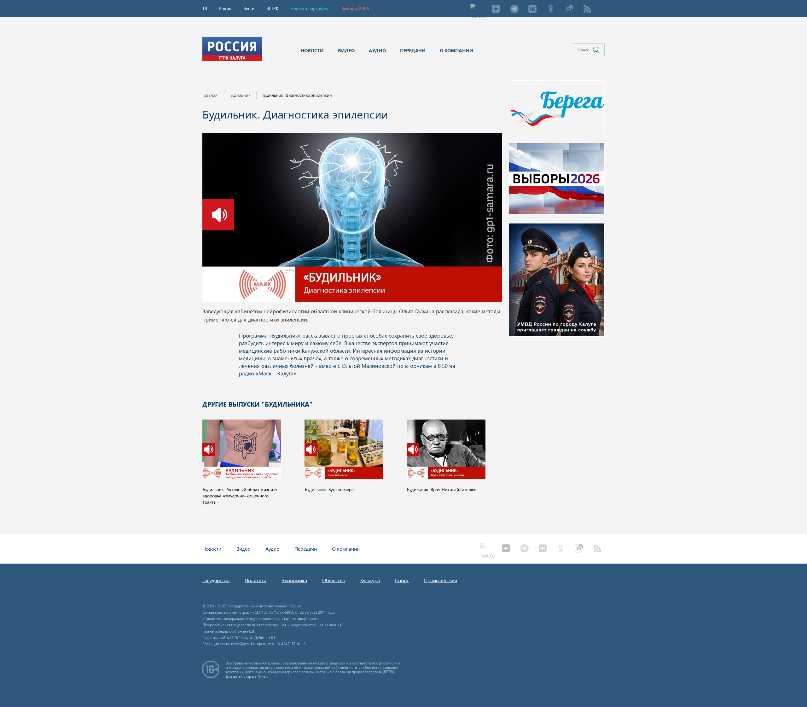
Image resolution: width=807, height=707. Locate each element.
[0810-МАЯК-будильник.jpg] (352, 219)
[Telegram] (514, 9)
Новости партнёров (309, 8)
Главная (210, 95)
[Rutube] (569, 9)
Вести (248, 8)
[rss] (587, 9)
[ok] (550, 9)
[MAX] (477, 9)
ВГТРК (272, 8)
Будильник (240, 95)
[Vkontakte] (532, 9)
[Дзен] (496, 9)
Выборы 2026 (355, 8)
